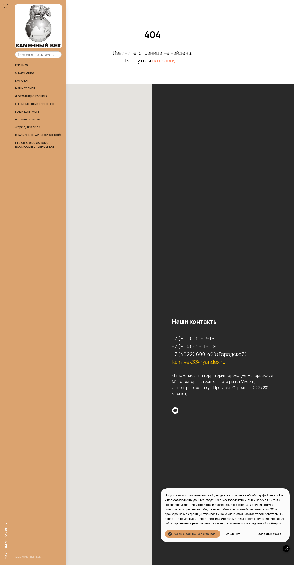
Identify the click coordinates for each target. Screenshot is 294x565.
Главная (21, 65)
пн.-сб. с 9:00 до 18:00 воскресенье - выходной (34, 144)
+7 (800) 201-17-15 (27, 119)
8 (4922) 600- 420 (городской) (38, 135)
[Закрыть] (286, 548)
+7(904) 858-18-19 (27, 127)
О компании (24, 73)
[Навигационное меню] (5, 6)
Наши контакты (27, 112)
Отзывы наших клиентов (34, 104)
